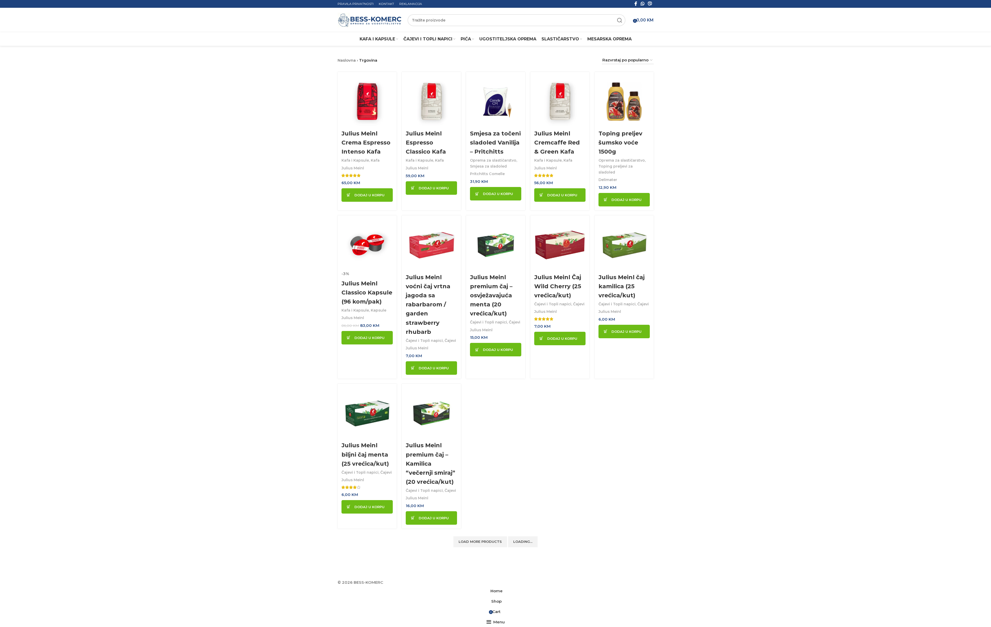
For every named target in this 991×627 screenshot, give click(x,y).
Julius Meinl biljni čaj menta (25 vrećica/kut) (365, 454)
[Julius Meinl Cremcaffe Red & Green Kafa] (560, 101)
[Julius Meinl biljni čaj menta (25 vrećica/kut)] (367, 413)
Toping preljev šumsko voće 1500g (620, 142)
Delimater (607, 179)
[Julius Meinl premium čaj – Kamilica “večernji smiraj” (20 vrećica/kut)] (431, 413)
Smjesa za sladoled (488, 166)
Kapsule (378, 310)
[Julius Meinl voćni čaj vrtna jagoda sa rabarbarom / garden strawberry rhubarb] (431, 245)
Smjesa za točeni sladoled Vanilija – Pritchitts (495, 142)
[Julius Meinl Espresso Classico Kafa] (431, 101)
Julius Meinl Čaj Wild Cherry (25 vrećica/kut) (557, 286)
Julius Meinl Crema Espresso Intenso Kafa (365, 142)
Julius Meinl (352, 168)
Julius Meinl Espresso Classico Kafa (426, 142)
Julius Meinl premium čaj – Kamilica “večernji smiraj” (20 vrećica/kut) (430, 463)
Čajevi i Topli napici (424, 340)
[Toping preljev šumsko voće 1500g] (624, 101)
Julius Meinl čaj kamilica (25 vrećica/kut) (621, 286)
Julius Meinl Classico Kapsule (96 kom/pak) (366, 292)
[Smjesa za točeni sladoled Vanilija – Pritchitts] (495, 101)
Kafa (375, 160)
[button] (367, 195)
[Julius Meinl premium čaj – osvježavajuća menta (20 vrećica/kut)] (495, 245)
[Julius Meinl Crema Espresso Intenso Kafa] (367, 101)
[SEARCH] (619, 20)
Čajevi (450, 340)
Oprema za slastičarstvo (493, 160)
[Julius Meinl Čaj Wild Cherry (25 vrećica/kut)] (560, 245)
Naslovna (347, 60)
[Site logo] (370, 19)
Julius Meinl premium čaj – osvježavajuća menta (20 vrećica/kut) (491, 295)
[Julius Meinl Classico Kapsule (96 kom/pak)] (367, 245)
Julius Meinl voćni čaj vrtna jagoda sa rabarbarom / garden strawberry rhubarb (428, 304)
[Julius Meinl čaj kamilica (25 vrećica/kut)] (624, 245)
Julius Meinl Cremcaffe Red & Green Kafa (557, 142)
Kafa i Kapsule (355, 160)
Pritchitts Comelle (487, 173)
